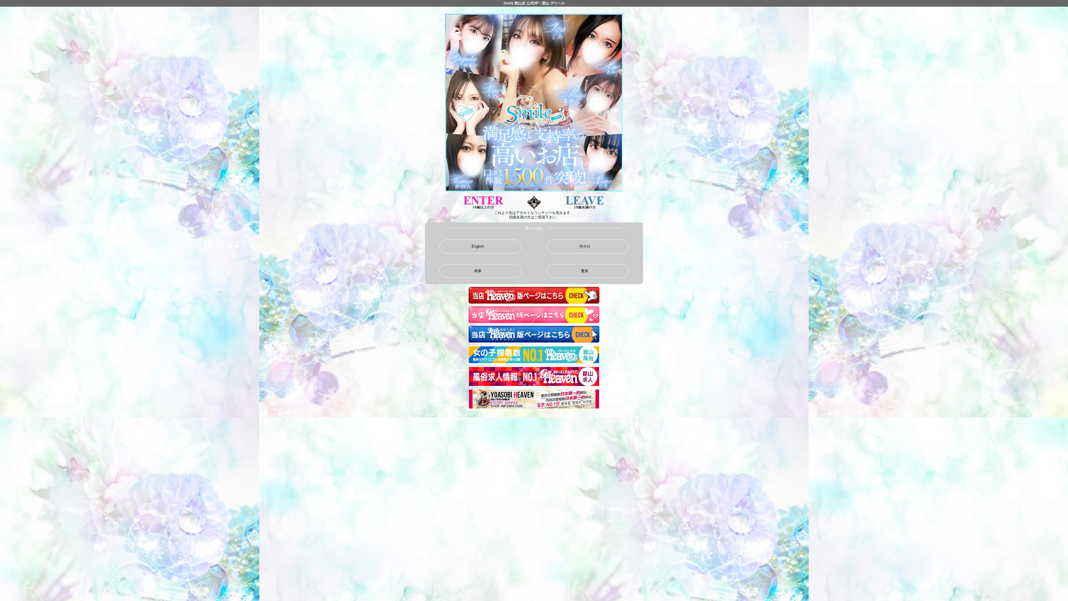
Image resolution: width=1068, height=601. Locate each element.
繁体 (584, 271)
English (478, 246)
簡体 (477, 271)
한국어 (584, 246)
